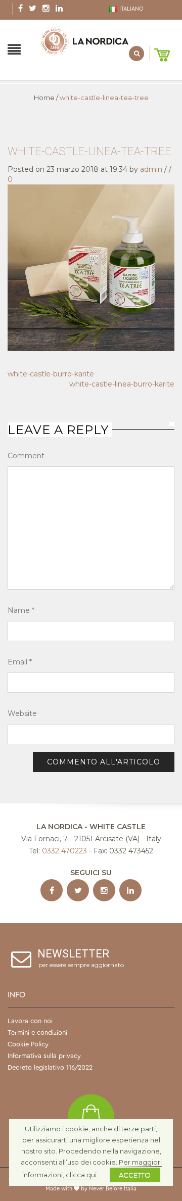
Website (22, 713)
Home (44, 97)
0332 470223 (64, 850)
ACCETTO (135, 1175)
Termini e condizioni (37, 1032)
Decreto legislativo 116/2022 (50, 1067)
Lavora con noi (30, 1021)
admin (151, 169)
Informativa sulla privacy (44, 1055)
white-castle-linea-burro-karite (121, 384)
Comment (26, 455)
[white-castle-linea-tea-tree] (91, 266)
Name (21, 610)
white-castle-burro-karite (51, 373)
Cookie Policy (28, 1044)
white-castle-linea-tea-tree (89, 151)
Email (20, 661)
